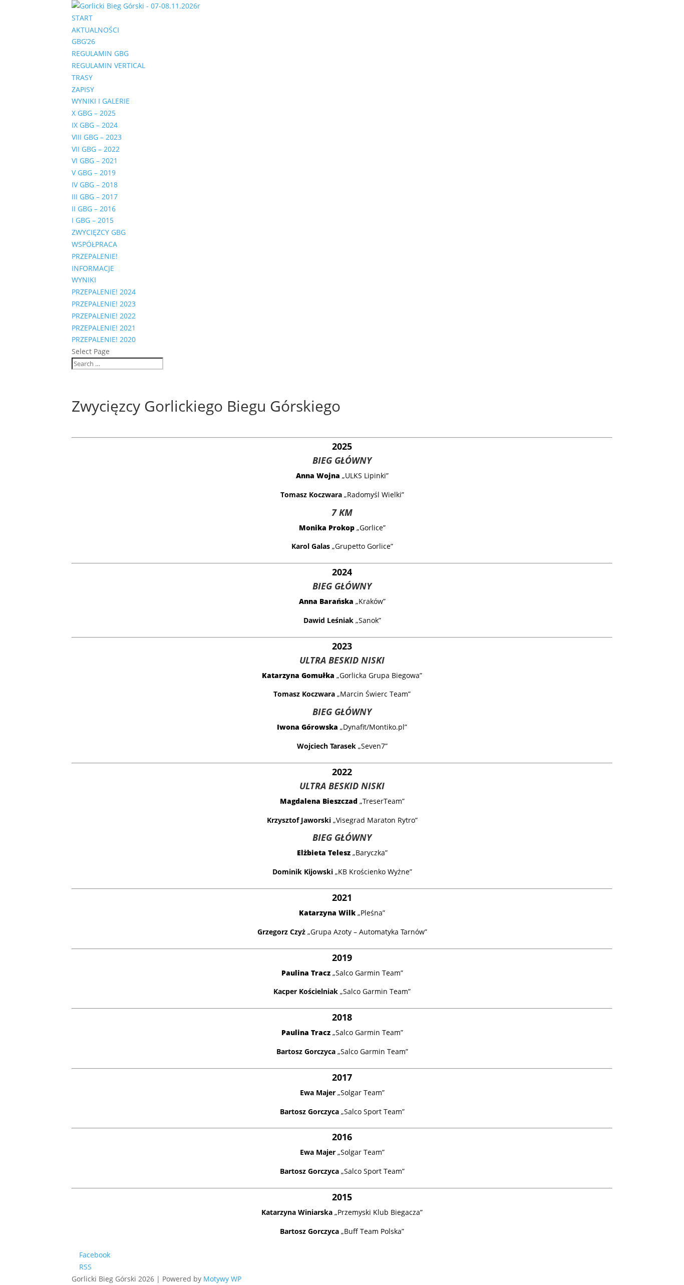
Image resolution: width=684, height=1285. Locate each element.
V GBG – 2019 (94, 172)
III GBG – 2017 (95, 196)
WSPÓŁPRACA (94, 244)
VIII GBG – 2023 (97, 137)
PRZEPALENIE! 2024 (104, 291)
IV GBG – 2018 (95, 184)
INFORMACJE (93, 268)
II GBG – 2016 (94, 208)
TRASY (82, 77)
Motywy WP (222, 1278)
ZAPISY (83, 89)
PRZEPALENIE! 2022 (104, 315)
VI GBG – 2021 (95, 160)
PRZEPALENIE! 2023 (104, 303)
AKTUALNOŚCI (95, 30)
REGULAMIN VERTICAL (108, 65)
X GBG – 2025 (94, 113)
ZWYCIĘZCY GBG (99, 232)
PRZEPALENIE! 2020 (104, 339)
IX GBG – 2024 (95, 125)
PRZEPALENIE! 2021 (104, 328)
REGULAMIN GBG (100, 53)
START (82, 18)
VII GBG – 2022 (96, 149)
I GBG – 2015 (93, 220)
